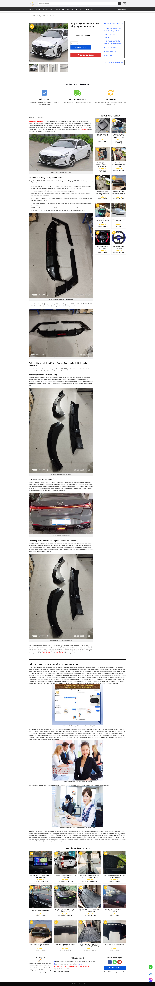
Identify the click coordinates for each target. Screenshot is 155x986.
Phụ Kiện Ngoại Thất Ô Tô (41, 16)
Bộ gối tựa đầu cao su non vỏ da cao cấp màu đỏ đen (118, 164)
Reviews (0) (41, 117)
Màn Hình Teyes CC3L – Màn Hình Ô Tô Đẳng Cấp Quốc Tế (40, 876)
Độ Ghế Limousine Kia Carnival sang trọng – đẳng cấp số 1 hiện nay (89, 876)
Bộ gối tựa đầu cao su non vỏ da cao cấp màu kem (102, 193)
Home (30, 16)
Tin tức (81, 9)
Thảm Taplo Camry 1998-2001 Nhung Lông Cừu (114, 910)
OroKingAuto (75, 669)
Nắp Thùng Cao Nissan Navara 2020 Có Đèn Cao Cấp (65, 876)
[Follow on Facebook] (110, 962)
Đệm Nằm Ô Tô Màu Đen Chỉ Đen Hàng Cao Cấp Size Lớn (89, 910)
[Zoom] (31, 60)
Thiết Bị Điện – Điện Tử (47, 9)
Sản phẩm (37, 9)
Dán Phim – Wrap (60, 9)
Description (32, 117)
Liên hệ (91, 9)
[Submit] (119, 3)
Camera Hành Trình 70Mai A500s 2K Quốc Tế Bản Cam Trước (119, 136)
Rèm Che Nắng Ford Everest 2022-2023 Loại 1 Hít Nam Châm (114, 876)
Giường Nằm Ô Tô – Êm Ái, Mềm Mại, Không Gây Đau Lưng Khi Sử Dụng (90, 945)
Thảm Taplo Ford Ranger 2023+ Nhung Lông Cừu (65, 945)
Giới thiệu (86, 9)
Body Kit (52, 16)
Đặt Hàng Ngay (80, 47)
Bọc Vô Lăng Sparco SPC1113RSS (102, 247)
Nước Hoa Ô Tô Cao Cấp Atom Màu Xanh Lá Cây (102, 220)
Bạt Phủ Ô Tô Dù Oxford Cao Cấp (118, 219)
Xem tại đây (79, 964)
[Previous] (31, 43)
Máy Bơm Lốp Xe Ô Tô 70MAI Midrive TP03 (102, 135)
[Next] (65, 43)
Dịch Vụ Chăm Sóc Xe (72, 9)
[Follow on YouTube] (119, 962)
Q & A (47, 117)
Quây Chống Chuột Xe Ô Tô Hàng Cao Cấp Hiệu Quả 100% (65, 910)
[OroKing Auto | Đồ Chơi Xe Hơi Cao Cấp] (32, 3)
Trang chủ (31, 9)
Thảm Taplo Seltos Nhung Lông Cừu (40, 910)
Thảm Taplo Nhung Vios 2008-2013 (114, 944)
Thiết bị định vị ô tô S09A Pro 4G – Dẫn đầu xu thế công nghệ (102, 164)
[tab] (32, 117)
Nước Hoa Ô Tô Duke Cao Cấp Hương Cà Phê (118, 192)
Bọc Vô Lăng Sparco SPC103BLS (118, 247)
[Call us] (115, 962)
